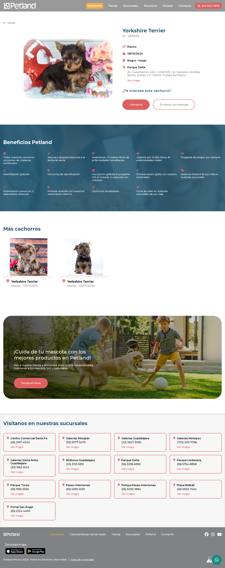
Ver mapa (133, 80)
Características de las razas (88, 534)
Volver (11, 22)
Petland (150, 534)
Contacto (185, 5)
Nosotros (150, 5)
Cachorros (94, 5)
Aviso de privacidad (82, 559)
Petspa (168, 5)
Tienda (112, 5)
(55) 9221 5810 (210, 5)
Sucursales (130, 5)
